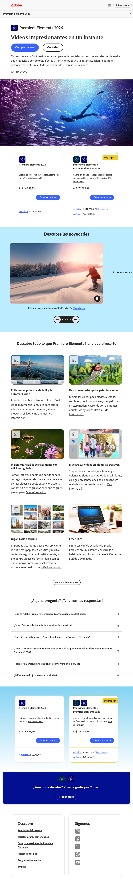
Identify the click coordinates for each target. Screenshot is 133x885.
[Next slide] (75, 319)
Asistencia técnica (27, 853)
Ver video (53, 47)
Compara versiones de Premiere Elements (35, 845)
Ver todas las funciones (66, 582)
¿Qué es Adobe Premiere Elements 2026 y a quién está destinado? (50, 613)
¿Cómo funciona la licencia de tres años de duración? (43, 625)
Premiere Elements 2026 (16, 13)
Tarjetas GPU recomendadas (33, 836)
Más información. (35, 178)
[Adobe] (16, 5)
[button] (109, 5)
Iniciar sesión (122, 5)
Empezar (22, 866)
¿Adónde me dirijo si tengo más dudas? (35, 675)
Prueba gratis (66, 796)
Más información (36, 492)
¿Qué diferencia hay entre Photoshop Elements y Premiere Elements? (52, 637)
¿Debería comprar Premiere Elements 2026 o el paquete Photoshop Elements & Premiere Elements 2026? (63, 650)
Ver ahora (79, 308)
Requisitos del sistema (30, 830)
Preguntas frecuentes (29, 860)
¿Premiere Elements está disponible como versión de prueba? (47, 663)
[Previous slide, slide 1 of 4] (57, 319)
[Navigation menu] (5, 5)
